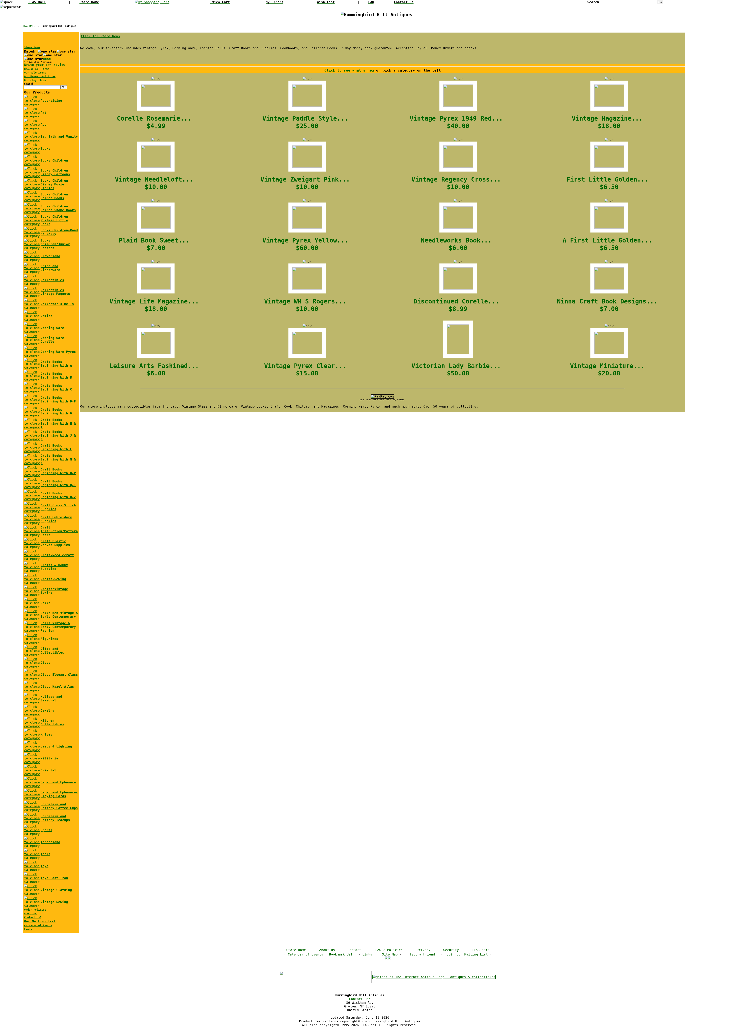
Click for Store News (100, 36)
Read (47, 59)
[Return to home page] (376, 15)
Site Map (390, 954)
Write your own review (44, 65)
